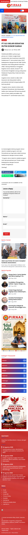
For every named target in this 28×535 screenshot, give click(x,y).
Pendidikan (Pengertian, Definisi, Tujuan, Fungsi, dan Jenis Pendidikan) (17, 283)
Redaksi (5, 498)
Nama (5, 216)
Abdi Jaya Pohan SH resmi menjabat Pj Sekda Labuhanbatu (13, 262)
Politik (4, 386)
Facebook (7, 172)
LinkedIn (19, 176)
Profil (4, 490)
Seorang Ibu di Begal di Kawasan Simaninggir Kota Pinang (17, 307)
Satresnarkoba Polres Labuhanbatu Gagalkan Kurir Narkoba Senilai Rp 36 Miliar (13, 450)
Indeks (5, 492)
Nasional (4, 375)
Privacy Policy (7, 496)
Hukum (4, 370)
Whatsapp (8, 176)
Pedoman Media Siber (9, 502)
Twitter (19, 172)
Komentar (6, 198)
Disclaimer (6, 500)
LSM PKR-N (6, 504)
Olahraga (5, 381)
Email (4, 224)
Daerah (4, 40)
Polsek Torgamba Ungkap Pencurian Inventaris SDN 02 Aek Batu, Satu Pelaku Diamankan (14, 459)
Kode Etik (5, 494)
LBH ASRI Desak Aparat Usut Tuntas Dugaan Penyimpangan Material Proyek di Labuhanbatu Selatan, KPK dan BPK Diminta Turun (14, 477)
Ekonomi (4, 365)
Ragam (4, 391)
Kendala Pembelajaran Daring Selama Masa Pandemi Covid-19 (16, 299)
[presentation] (7, 256)
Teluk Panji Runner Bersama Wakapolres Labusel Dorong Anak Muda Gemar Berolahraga (14, 468)
